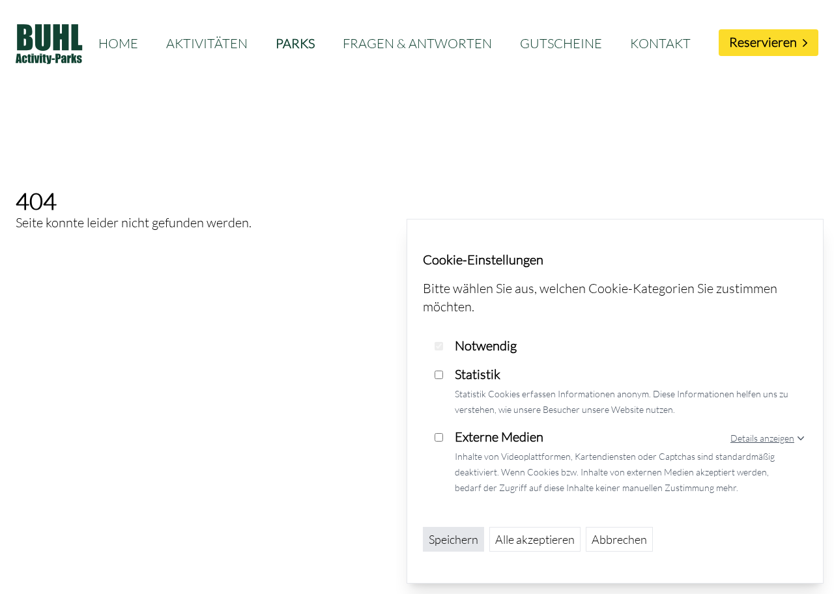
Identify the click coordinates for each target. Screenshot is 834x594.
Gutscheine (561, 43)
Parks (295, 43)
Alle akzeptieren (535, 539)
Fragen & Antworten (417, 43)
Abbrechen (619, 539)
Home (118, 43)
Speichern (453, 539)
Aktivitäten (207, 43)
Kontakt (660, 43)
